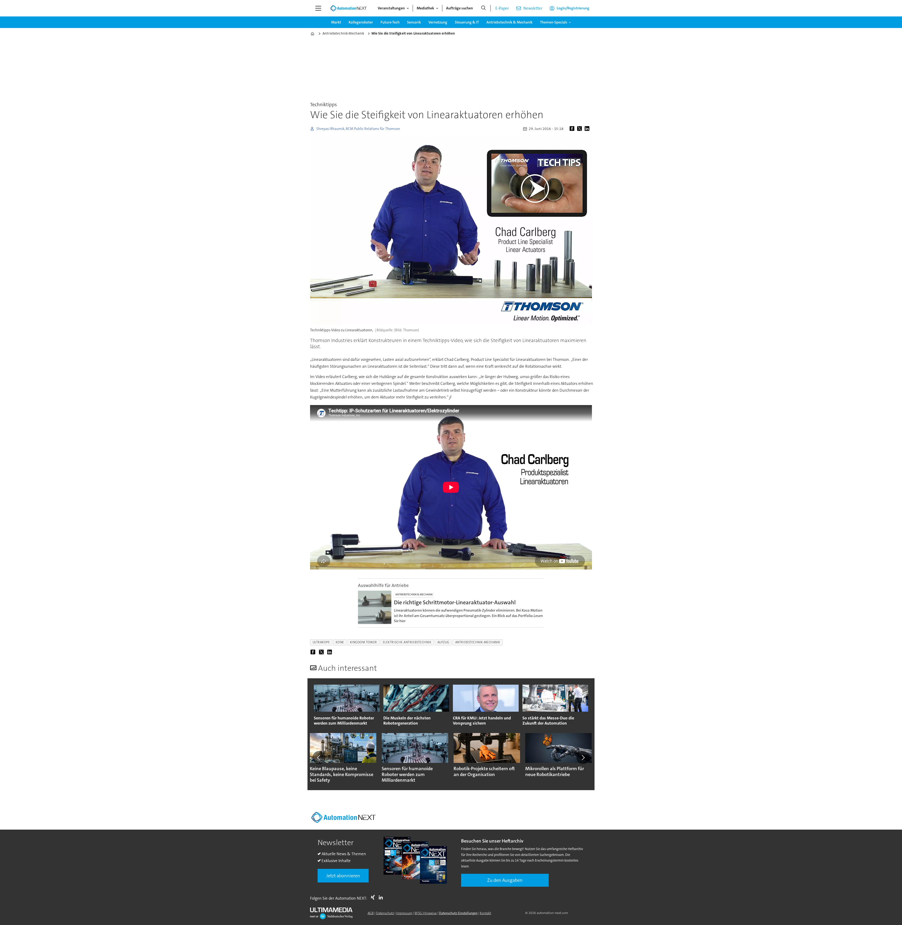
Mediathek (425, 8)
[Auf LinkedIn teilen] (587, 128)
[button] (319, 757)
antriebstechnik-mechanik (477, 642)
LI (381, 897)
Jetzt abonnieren (343, 876)
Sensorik (414, 22)
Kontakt (485, 913)
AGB (371, 913)
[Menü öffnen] (318, 8)
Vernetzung (437, 22)
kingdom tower (363, 642)
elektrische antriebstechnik (407, 642)
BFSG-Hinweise (426, 913)
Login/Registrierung (573, 8)
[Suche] (483, 8)
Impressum (404, 913)
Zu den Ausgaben (505, 880)
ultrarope (321, 642)
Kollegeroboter (361, 22)
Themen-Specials (553, 22)
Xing (373, 897)
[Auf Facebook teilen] (572, 128)
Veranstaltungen (391, 8)
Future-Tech (390, 22)
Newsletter (532, 8)
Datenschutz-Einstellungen (458, 913)
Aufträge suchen (459, 8)
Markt (336, 22)
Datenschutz (385, 913)
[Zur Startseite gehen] (348, 8)
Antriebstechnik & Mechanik (509, 22)
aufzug (443, 642)
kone (340, 642)
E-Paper (502, 8)
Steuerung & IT (467, 22)
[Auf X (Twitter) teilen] (580, 128)
